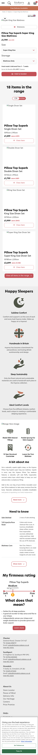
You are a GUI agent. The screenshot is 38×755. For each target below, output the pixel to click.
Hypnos (10, 11)
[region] (19, 736)
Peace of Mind (9, 693)
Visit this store (8, 647)
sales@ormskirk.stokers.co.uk (19, 673)
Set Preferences (19, 745)
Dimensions (21, 27)
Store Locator (9, 690)
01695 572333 (11, 671)
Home (4, 11)
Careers (6, 702)
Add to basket (20, 74)
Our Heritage (9, 699)
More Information (26, 741)
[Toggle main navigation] (3, 3)
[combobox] (19, 50)
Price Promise (9, 705)
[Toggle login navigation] (29, 3)
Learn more (19, 628)
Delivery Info (8, 696)
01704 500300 (11, 657)
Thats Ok (19, 751)
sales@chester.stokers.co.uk (18, 645)
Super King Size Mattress (21, 11)
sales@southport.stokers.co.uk (19, 659)
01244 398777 (11, 643)
